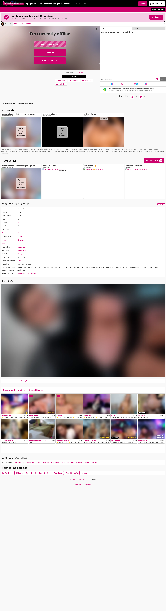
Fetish (80, 462)
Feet (44, 462)
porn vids (48, 4)
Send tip (49, 52)
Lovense (73, 462)
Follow (62, 80)
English (20, 229)
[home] (12, 3)
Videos (21, 24)
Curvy (20, 254)
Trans (4, 244)
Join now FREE (157, 3)
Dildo (63, 462)
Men (3, 240)
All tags (84, 473)
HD (33, 462)
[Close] (163, 24)
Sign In (143, 3)
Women (20, 236)
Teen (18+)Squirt (45, 473)
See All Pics (154, 160)
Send (162, 79)
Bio (15, 24)
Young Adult (26, 462)
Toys (67, 462)
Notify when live (50, 44)
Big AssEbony (7, 473)
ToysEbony (58, 473)
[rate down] (141, 97)
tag (27, 4)
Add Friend (62, 84)
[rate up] (132, 97)
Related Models (35, 390)
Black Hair (21, 247)
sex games (57, 4)
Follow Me (161, 204)
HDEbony (19, 473)
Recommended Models (14, 390)
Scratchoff (151, 84)
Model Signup (158, 9)
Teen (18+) (17, 462)
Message (88, 80)
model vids (68, 4)
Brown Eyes (22, 250)
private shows (36, 4)
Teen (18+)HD (31, 473)
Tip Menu (75, 80)
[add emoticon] (157, 79)
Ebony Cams (25, 381)
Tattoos (20, 261)
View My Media (49, 60)
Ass (48, 462)
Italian (20, 233)
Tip (74, 76)
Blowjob (38, 462)
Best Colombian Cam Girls (27, 273)
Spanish (5, 233)
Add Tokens (79, 73)
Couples (21, 240)
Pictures (30, 24)
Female (20, 222)
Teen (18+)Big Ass (72, 473)
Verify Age (156, 17)
